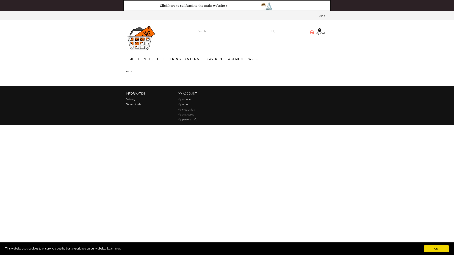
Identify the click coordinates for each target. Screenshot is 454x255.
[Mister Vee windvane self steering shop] (158, 37)
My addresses (186, 114)
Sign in (322, 16)
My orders (184, 104)
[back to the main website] (227, 5)
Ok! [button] (436, 248)
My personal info (187, 119)
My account (184, 99)
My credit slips (186, 109)
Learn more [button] (114, 248)
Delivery (130, 99)
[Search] (273, 31)
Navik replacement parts (232, 59)
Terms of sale (133, 104)
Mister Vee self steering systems (164, 59)
